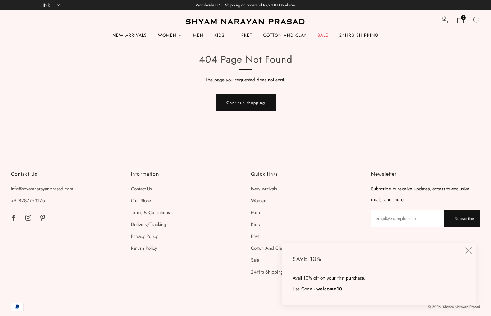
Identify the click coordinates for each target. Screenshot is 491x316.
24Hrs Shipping (358, 35)
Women (167, 35)
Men (198, 35)
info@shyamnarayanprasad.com (42, 188)
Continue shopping (245, 102)
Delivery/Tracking (148, 224)
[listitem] (246, 5)
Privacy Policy (144, 236)
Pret (246, 35)
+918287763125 (28, 200)
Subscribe (464, 218)
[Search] (476, 19)
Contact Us (141, 188)
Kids (219, 35)
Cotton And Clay (285, 35)
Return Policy (144, 248)
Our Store (141, 200)
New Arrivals (130, 35)
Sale (323, 35)
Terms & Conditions (150, 212)
